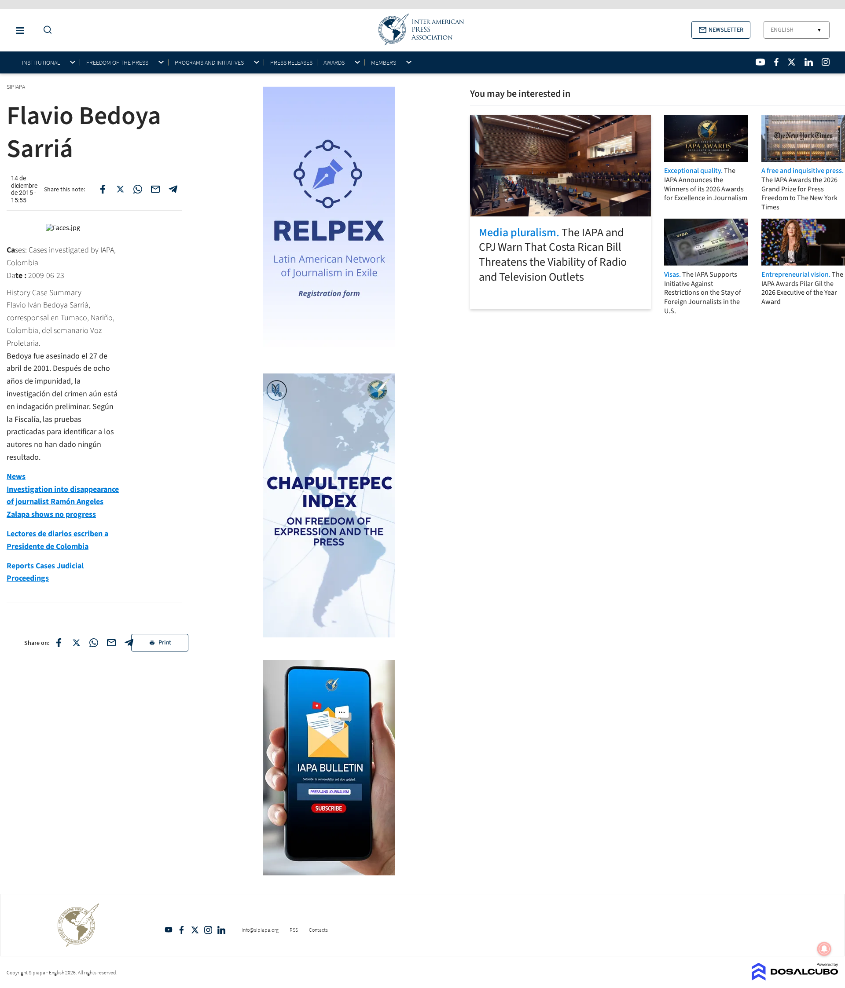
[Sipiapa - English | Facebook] (776, 62)
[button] (720, 30)
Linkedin (221, 930)
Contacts (318, 929)
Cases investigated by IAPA (71, 250)
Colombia (22, 262)
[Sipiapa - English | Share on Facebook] (102, 189)
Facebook (182, 930)
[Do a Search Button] (45, 30)
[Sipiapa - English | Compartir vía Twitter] (76, 642)
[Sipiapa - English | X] (791, 62)
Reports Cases (31, 565)
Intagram (208, 930)
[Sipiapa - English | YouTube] (760, 62)
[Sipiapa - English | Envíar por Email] (155, 189)
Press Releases (291, 62)
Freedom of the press (117, 62)
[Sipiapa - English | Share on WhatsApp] (138, 189)
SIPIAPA (16, 87)
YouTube (169, 930)
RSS (294, 929)
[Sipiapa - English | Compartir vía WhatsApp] (94, 642)
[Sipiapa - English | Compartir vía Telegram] (129, 642)
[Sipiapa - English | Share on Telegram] (173, 189)
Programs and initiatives (209, 62)
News (16, 476)
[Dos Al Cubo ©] (795, 977)
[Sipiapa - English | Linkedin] (808, 62)
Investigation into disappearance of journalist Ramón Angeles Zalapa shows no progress (63, 502)
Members (383, 62)
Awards (334, 62)
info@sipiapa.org (260, 929)
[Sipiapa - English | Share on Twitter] (120, 189)
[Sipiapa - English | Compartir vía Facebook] (58, 642)
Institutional (41, 62)
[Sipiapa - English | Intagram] (826, 62)
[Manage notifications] (824, 949)
